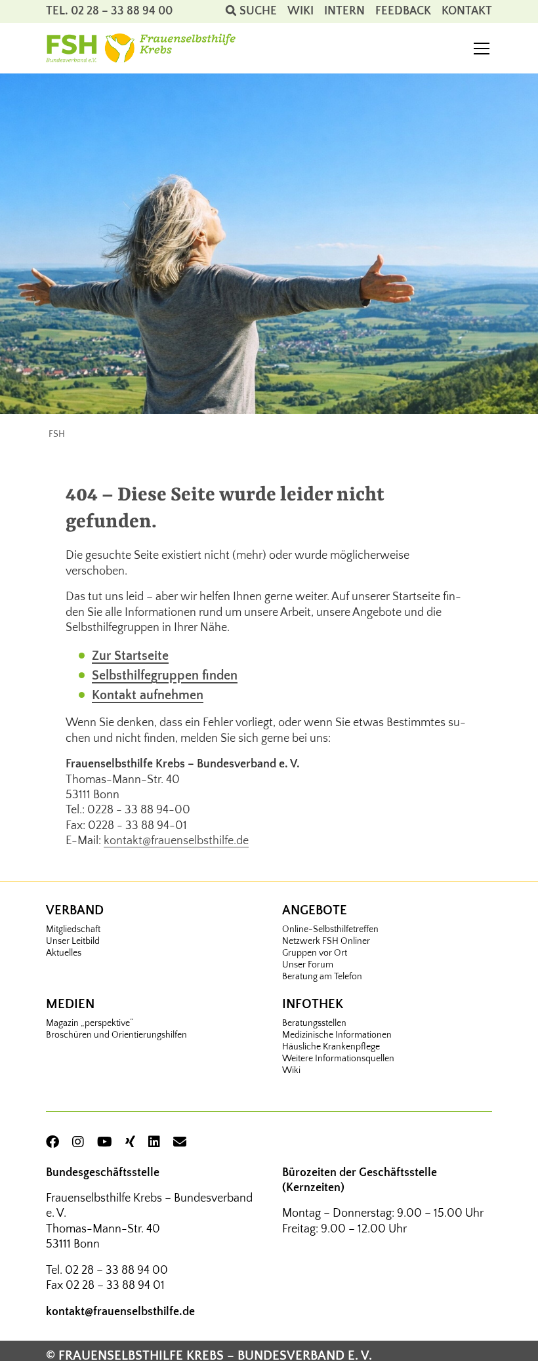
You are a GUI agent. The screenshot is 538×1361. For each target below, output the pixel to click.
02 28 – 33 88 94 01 (115, 1285)
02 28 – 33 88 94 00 (116, 1270)
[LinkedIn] (154, 1142)
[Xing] (130, 1142)
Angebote (314, 910)
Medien (70, 1004)
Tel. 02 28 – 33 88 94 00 (109, 11)
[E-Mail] (179, 1142)
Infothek (312, 1004)
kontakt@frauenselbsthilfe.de (176, 840)
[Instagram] (78, 1142)
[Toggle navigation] (481, 48)
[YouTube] (104, 1142)
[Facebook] (52, 1142)
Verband (75, 910)
